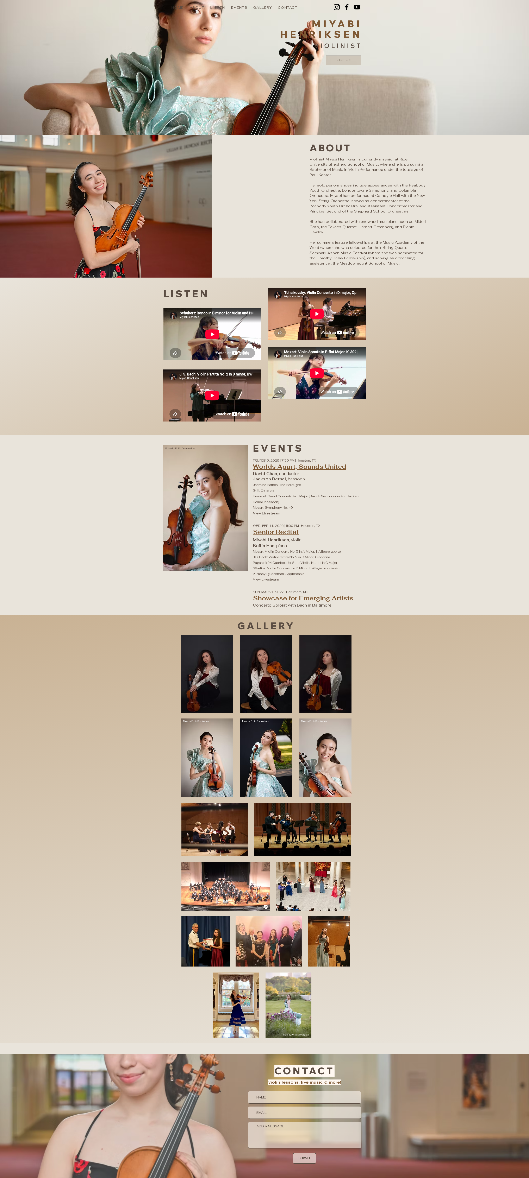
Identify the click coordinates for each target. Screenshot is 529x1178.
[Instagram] (337, 7)
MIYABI (337, 24)
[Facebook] (347, 7)
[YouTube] (357, 7)
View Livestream (266, 579)
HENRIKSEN (321, 34)
